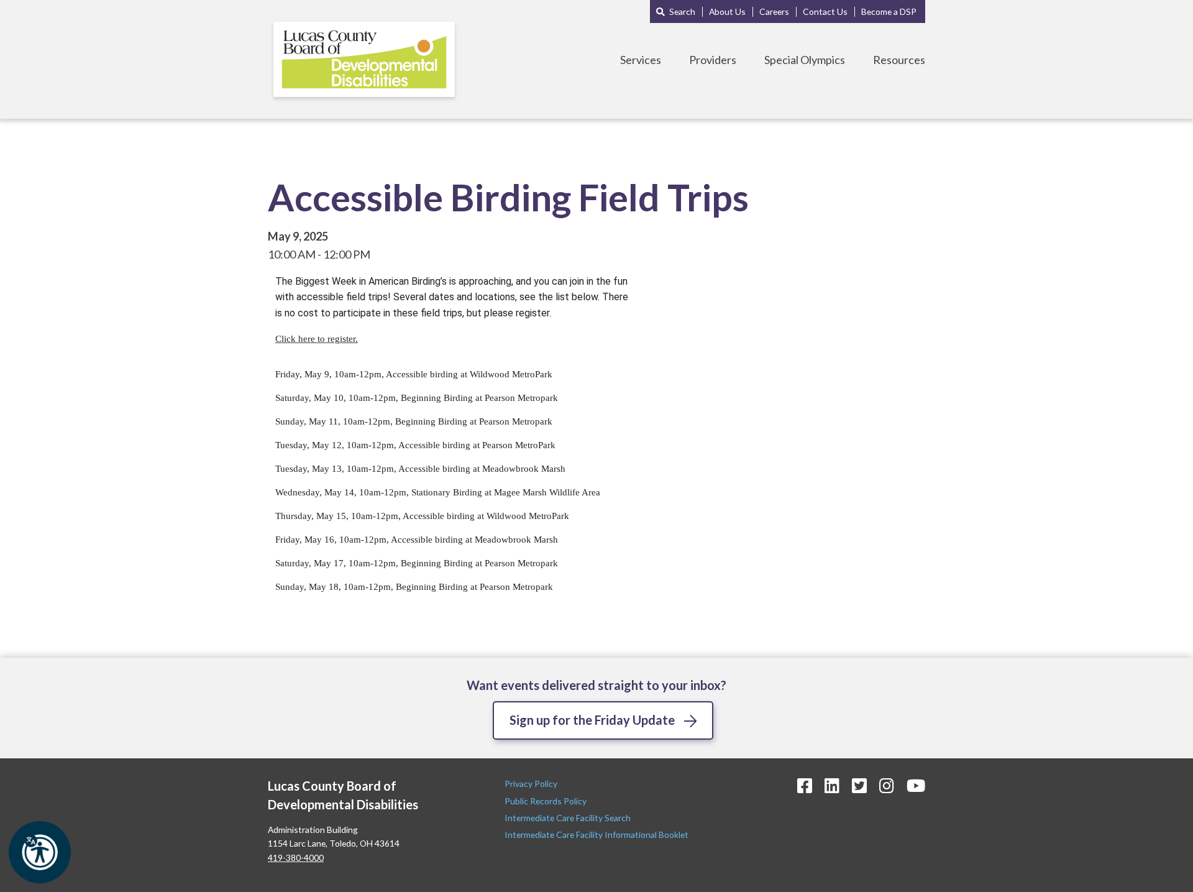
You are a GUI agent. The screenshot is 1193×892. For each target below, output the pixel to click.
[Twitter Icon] (859, 785)
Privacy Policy (532, 783)
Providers (712, 60)
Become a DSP (888, 11)
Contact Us (825, 11)
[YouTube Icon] (916, 785)
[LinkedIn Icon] (832, 785)
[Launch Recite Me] (40, 852)
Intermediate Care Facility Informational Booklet (596, 834)
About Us (727, 11)
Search (682, 11)
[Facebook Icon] (804, 785)
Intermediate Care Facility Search (569, 817)
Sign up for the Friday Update (592, 719)
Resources (899, 60)
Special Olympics (804, 60)
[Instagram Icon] (886, 785)
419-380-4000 (296, 857)
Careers (774, 11)
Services (640, 60)
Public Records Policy (546, 801)
